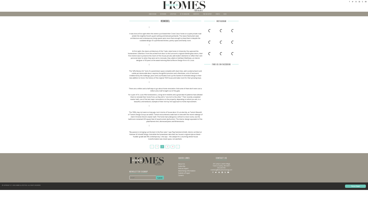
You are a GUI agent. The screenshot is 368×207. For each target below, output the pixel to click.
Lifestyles (173, 14)
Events (218, 14)
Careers (181, 175)
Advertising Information (186, 171)
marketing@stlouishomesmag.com (221, 170)
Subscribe (181, 166)
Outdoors (163, 14)
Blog (225, 14)
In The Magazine (184, 14)
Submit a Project (184, 173)
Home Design (152, 14)
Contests (196, 14)
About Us (181, 164)
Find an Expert (207, 14)
